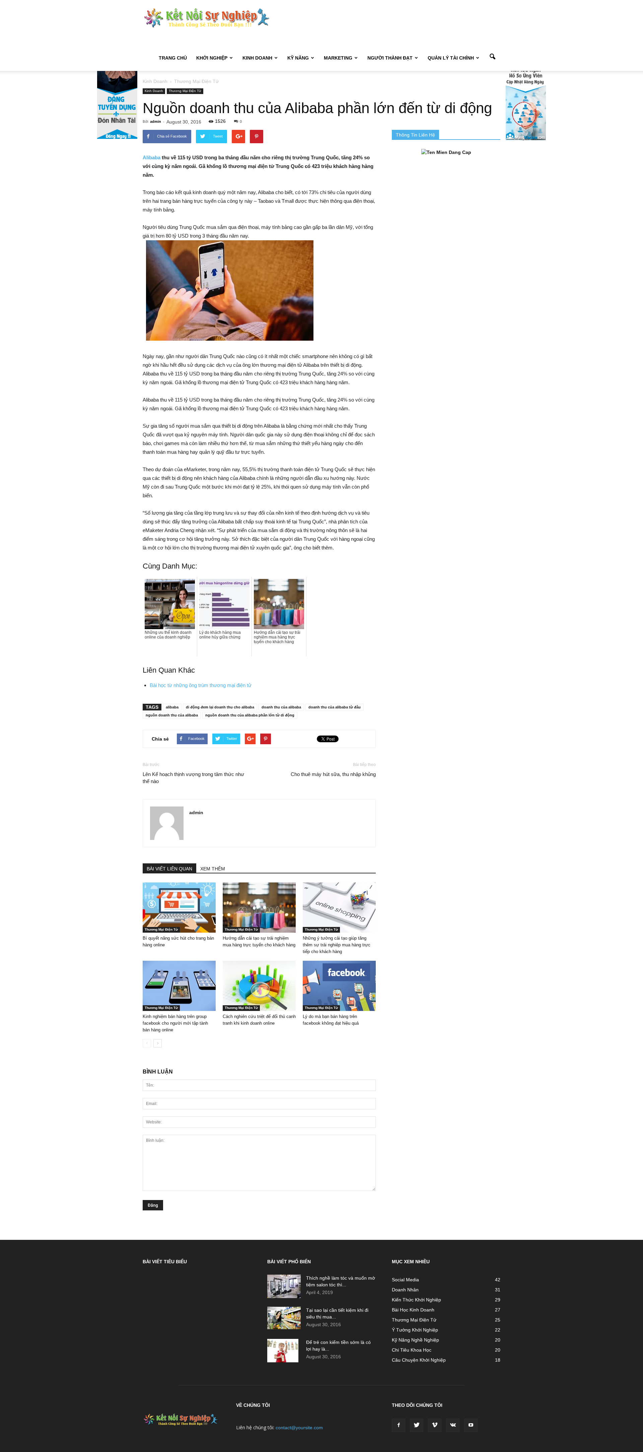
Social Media (405, 1279)
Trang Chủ (173, 58)
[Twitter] (416, 1425)
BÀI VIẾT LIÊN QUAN (169, 868)
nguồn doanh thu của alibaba (172, 715)
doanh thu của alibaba (281, 707)
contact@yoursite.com (299, 1427)
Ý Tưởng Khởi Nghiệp (415, 1330)
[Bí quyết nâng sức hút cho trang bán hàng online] (179, 907)
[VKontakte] (452, 1425)
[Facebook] (398, 1425)
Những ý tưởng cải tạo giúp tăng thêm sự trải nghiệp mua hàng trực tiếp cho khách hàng (336, 945)
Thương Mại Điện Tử (185, 91)
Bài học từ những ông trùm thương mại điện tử (201, 685)
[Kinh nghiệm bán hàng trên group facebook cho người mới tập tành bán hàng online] (179, 986)
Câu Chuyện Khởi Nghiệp (419, 1360)
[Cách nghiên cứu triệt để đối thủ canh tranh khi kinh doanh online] (259, 986)
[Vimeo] (434, 1425)
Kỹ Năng (298, 58)
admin (155, 121)
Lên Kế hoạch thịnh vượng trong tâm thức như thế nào (193, 777)
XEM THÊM (212, 868)
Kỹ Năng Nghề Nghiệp (415, 1340)
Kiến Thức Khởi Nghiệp (416, 1299)
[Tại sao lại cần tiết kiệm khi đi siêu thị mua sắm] (284, 1318)
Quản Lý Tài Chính (451, 58)
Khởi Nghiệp (211, 58)
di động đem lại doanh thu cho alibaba (220, 707)
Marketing (338, 58)
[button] (492, 57)
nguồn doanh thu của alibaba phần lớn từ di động (249, 715)
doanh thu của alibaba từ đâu (334, 707)
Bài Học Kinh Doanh (413, 1309)
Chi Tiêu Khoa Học (411, 1350)
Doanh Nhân (405, 1289)
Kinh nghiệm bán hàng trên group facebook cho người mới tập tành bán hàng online (175, 1023)
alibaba (172, 707)
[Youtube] (471, 1425)
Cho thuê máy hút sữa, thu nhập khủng (333, 774)
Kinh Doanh (257, 58)
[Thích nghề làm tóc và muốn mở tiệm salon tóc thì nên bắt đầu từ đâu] (284, 1286)
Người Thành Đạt (390, 58)
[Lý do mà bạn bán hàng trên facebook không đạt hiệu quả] (339, 986)
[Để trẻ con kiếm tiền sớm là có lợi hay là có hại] (282, 1350)
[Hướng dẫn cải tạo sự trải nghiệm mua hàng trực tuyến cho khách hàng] (259, 907)
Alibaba (151, 157)
